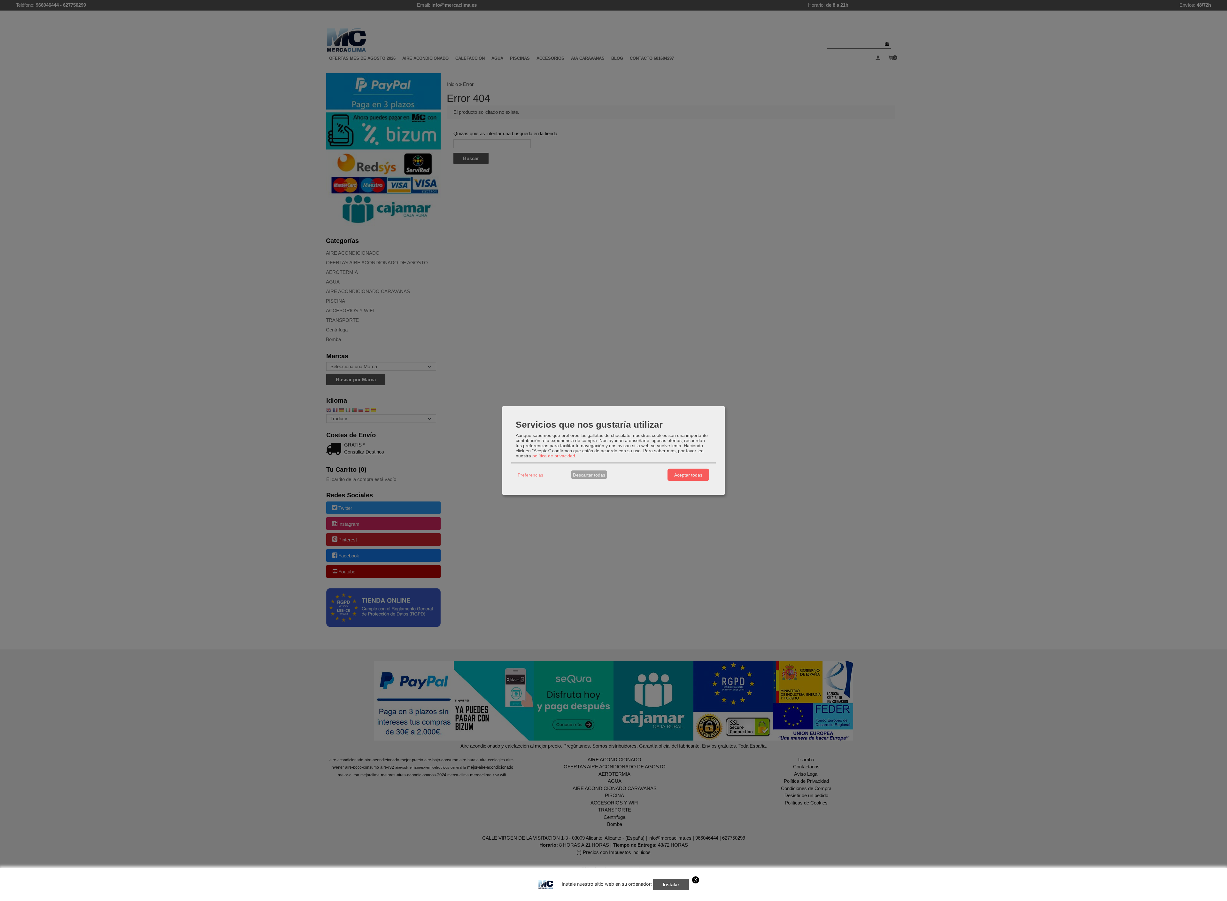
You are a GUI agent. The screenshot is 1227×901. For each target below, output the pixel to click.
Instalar (671, 884)
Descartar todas (589, 474)
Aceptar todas (688, 474)
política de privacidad (553, 455)
